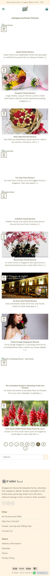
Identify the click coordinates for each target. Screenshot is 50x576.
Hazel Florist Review (25, 52)
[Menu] (3, 9)
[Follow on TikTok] (13, 503)
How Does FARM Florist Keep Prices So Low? (25, 429)
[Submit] (45, 457)
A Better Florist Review (25, 219)
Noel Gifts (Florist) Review (25, 137)
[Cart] (46, 9)
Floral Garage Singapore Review (25, 342)
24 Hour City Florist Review (25, 301)
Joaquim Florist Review (25, 93)
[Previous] (6, 444)
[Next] (25, 448)
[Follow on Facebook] (4, 503)
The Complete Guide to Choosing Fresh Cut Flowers (25, 387)
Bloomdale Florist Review (25, 260)
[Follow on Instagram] (8, 503)
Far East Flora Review (25, 178)
